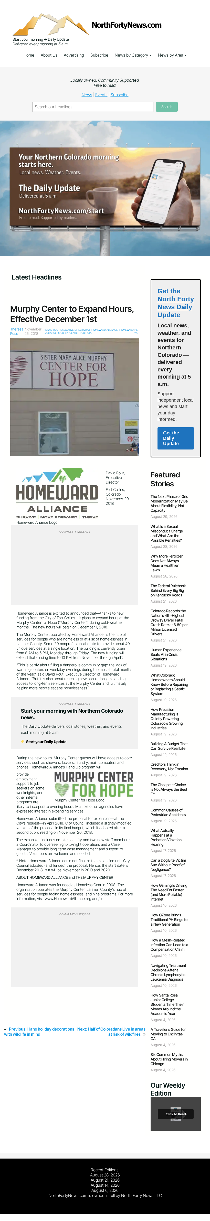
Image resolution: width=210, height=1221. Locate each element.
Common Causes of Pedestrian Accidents (168, 812)
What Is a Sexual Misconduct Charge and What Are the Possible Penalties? (167, 533)
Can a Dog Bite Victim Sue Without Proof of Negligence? (168, 865)
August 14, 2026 (105, 1185)
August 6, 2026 (105, 1190)
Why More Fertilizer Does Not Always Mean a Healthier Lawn (167, 563)
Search (166, 106)
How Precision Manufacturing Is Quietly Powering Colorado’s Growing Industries (167, 718)
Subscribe (120, 94)
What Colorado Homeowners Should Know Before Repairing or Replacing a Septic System (169, 684)
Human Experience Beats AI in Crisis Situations (166, 654)
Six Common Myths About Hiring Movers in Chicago (169, 1059)
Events (101, 94)
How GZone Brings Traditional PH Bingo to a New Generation (169, 920)
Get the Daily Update (171, 438)
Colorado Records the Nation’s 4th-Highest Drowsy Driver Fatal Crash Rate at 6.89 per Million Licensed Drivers (169, 622)
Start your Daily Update (45, 741)
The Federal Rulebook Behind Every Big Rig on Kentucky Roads (168, 590)
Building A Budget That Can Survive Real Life (169, 746)
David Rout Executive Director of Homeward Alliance (81, 329)
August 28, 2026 (105, 1174)
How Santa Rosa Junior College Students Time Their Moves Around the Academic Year (167, 1004)
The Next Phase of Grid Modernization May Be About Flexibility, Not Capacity (169, 503)
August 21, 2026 (105, 1180)
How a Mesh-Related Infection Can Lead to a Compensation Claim (169, 945)
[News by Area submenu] (185, 55)
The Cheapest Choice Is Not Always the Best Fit (169, 789)
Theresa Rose (16, 331)
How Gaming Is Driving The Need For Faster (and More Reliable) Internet (169, 892)
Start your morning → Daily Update (41, 39)
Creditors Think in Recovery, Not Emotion (169, 766)
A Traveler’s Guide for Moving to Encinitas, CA (168, 1034)
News (87, 94)
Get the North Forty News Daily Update (176, 303)
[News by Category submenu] (150, 55)
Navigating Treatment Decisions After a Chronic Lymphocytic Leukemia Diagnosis (168, 972)
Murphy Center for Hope (75, 332)
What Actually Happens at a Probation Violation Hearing (166, 837)
